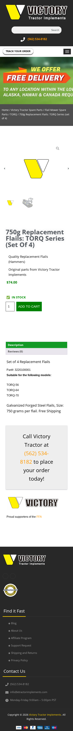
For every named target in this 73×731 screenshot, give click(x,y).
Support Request (21, 645)
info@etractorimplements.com (28, 692)
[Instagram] (13, 576)
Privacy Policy (19, 660)
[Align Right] (67, 51)
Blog (13, 623)
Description (15, 345)
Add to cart (29, 306)
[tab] (36, 345)
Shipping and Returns (24, 653)
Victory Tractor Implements (45, 714)
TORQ (13, 114)
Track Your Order (18, 51)
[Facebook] (5, 576)
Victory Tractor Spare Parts (27, 110)
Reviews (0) (15, 351)
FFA (39, 516)
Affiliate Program (21, 638)
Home (5, 110)
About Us (16, 630)
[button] (4, 168)
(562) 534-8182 (37, 39)
